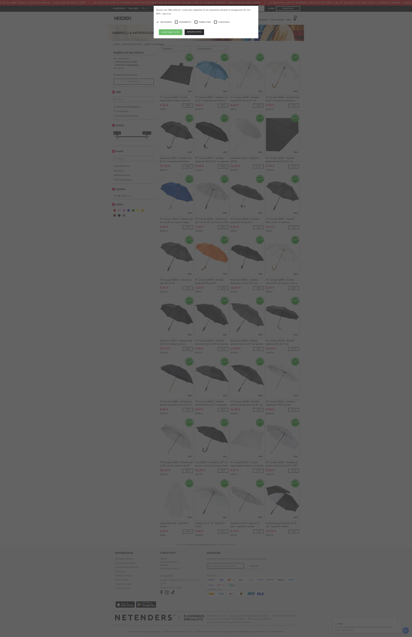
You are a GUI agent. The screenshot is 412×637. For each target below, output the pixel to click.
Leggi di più (166, 14)
